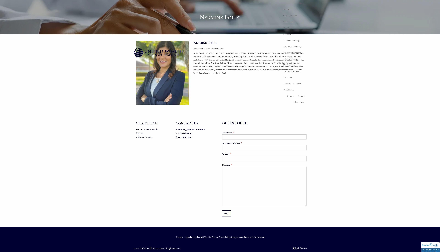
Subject (235, 154)
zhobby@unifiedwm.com (191, 129)
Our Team (287, 28)
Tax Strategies (289, 65)
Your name (237, 132)
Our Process (288, 21)
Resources (287, 77)
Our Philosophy (290, 15)
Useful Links (288, 90)
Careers (290, 96)
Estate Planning (289, 59)
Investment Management (293, 52)
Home (301, 3)
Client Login (299, 102)
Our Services (288, 34)
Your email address (241, 143)
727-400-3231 (185, 137)
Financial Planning (291, 40)
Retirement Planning (292, 46)
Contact (301, 96)
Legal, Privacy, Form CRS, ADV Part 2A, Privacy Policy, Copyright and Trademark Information (224, 237)
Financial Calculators (292, 83)
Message (236, 164)
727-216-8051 (185, 133)
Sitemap (179, 237)
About (286, 9)
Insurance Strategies (291, 71)
